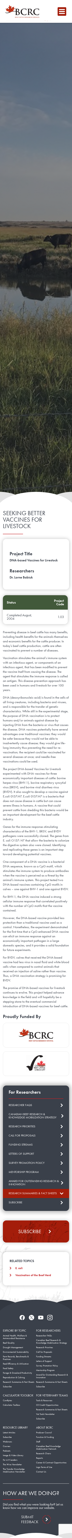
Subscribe (29, 1231)
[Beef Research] (23, 11)
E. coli (19, 1268)
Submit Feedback (29, 1519)
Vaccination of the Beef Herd (33, 1275)
